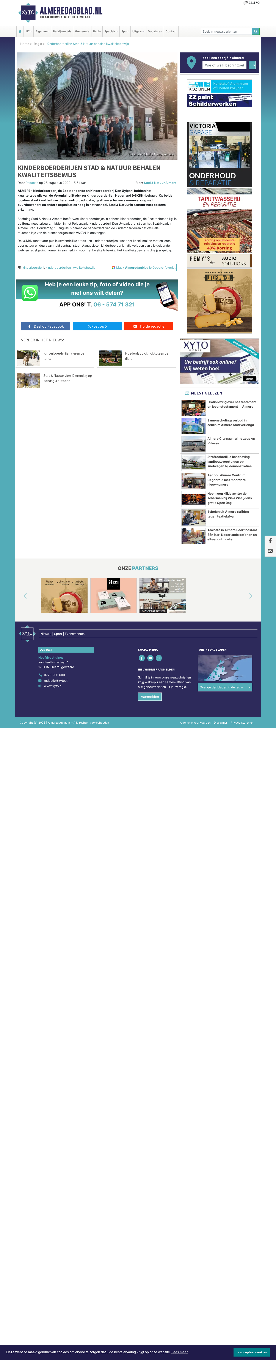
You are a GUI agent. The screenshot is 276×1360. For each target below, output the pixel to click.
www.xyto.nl (53, 686)
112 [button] (27, 31)
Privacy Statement (242, 722)
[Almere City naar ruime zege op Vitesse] (193, 444)
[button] (20, 596)
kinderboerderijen (58, 267)
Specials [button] (110, 31)
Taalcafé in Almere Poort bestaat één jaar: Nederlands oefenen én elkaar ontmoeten (232, 534)
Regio (97, 31)
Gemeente (82, 31)
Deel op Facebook (49, 326)
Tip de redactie (152, 326)
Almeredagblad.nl (71, 11)
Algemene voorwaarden (195, 722)
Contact (171, 31)
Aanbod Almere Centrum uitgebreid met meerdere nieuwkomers (226, 479)
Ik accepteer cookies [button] (252, 1352)
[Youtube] (150, 658)
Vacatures (155, 31)
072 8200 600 (54, 675)
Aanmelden (150, 696)
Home (24, 44)
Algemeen (42, 31)
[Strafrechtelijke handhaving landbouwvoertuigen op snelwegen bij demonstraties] (193, 462)
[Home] (20, 31)
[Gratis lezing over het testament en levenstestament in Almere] (193, 408)
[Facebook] (142, 658)
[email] (270, 551)
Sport (125, 31)
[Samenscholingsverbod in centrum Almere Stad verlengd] (193, 426)
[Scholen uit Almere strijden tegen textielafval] (193, 517)
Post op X (99, 326)
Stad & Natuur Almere (160, 183)
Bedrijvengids (62, 31)
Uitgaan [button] (137, 31)
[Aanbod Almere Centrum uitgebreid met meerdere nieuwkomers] (193, 481)
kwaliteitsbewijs (83, 267)
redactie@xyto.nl (56, 680)
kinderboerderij (33, 267)
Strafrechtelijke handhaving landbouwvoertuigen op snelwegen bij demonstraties (229, 461)
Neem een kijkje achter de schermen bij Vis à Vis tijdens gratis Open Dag (229, 498)
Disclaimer (220, 722)
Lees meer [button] (179, 1352)
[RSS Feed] (159, 658)
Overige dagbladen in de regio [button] (221, 687)
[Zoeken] (256, 31)
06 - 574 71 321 (114, 304)
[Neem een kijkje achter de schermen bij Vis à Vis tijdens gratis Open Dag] (193, 499)
